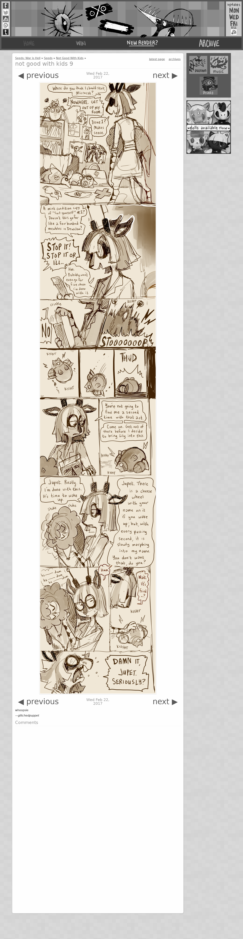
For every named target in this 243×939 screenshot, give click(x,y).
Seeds (48, 58)
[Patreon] (6, 25)
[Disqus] (97, 773)
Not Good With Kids (69, 58)
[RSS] (234, 32)
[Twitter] (6, 12)
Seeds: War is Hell (27, 58)
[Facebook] (6, 6)
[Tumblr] (6, 32)
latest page (157, 59)
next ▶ (165, 75)
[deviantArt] (6, 19)
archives (175, 59)
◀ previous (38, 75)
